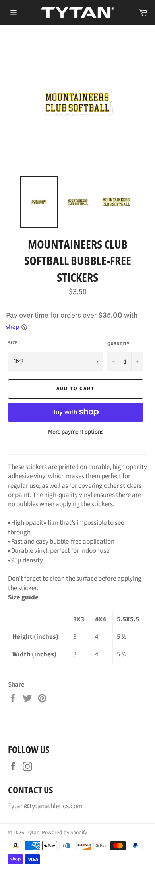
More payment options (75, 432)
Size (12, 343)
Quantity (118, 344)
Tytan (33, 832)
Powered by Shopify (64, 832)
